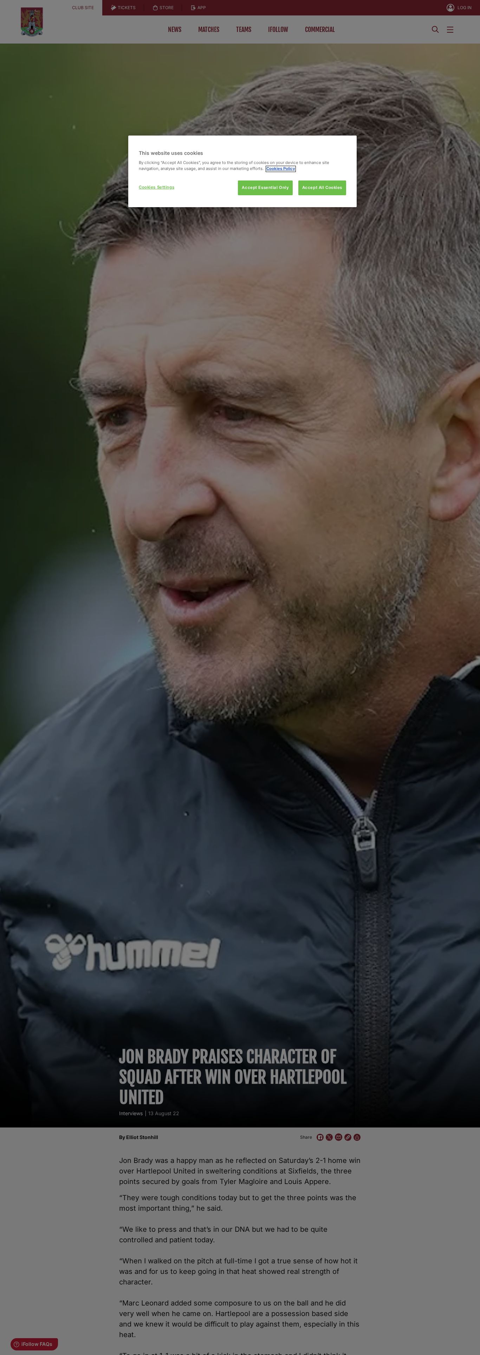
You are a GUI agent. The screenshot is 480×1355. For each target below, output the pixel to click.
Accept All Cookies (322, 187)
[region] (242, 172)
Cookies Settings (156, 187)
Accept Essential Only (265, 187)
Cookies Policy (280, 168)
